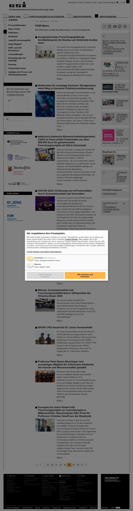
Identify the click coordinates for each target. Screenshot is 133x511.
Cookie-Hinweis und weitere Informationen (44, 252)
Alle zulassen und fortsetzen (85, 275)
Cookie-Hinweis (71, 239)
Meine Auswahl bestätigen (45, 275)
